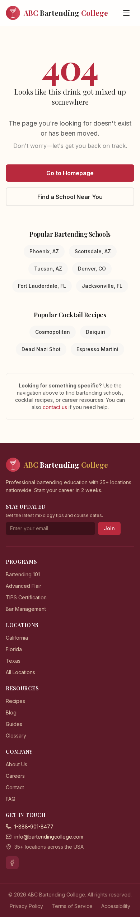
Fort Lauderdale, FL (42, 286)
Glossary (16, 735)
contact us (56, 407)
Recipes (15, 701)
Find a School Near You (70, 196)
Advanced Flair (23, 586)
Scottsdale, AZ (93, 251)
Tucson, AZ (48, 268)
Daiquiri (95, 332)
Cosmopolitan (52, 332)
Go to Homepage (70, 173)
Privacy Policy (26, 906)
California (17, 638)
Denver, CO (92, 268)
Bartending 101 (23, 574)
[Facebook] (12, 862)
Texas (13, 661)
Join (109, 528)
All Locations (20, 672)
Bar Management (26, 609)
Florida (14, 649)
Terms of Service (72, 906)
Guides (14, 724)
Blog (11, 712)
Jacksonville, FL (102, 286)
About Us (16, 764)
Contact (15, 787)
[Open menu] (126, 13)
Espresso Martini (97, 349)
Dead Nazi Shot (41, 349)
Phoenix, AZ (44, 251)
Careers (15, 776)
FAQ (10, 799)
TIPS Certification (26, 597)
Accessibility (115, 906)
